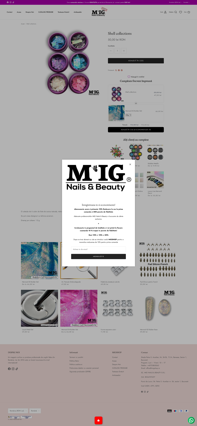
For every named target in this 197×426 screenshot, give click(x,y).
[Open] (98, 420)
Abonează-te (98, 256)
